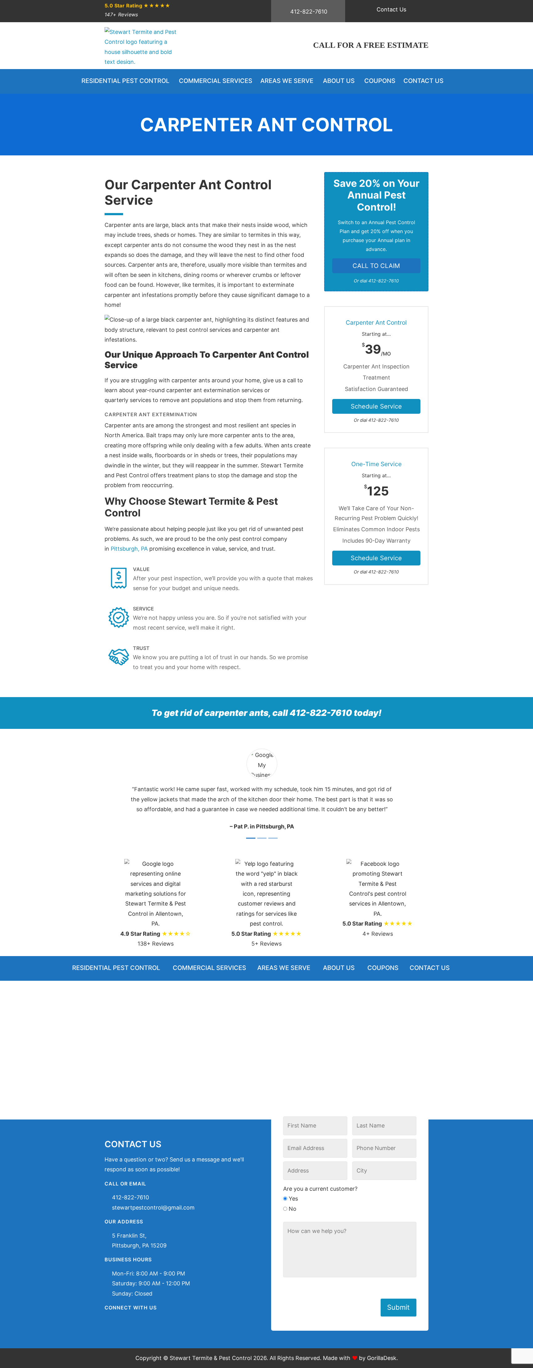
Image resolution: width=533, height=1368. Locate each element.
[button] (120, 790)
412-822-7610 (308, 11)
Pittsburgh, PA (129, 548)
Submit (398, 1307)
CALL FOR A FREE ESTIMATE (370, 45)
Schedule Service (376, 406)
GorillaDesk (381, 1358)
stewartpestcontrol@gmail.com (153, 1207)
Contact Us (391, 9)
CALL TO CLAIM (376, 265)
